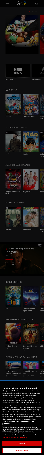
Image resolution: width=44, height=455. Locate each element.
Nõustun (22, 444)
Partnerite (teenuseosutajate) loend (14, 437)
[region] (22, 418)
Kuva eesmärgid (22, 450)
